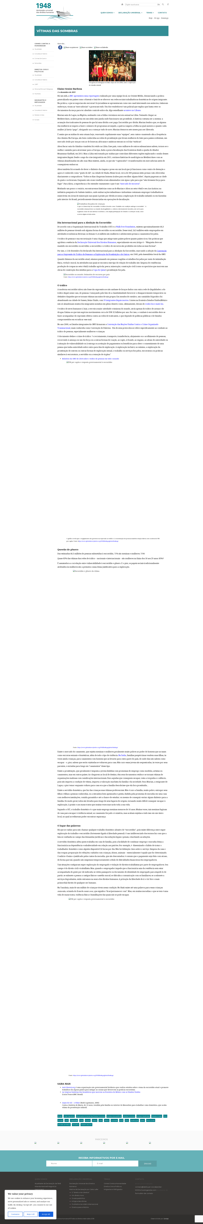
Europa (37, 120)
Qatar (142, 1120)
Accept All (46, 1214)
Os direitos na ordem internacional (85, 1204)
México (107, 1120)
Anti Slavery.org (68, 1087)
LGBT (36, 84)
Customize (15, 1214)
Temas (149, 13)
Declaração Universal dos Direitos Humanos (96, 242)
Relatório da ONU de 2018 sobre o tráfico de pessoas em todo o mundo (90, 359)
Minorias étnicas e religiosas (44, 89)
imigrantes (73, 1120)
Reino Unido (151, 1120)
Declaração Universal (129, 13)
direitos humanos (129, 1116)
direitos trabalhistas (143, 1116)
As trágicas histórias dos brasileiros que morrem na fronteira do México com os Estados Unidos (101, 1092)
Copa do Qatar (99, 270)
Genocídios (38, 63)
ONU (126, 1120)
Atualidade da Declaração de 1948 (48, 1183)
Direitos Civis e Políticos (113, 1186)
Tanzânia (75, 1124)
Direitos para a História (80, 1207)
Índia (81, 1120)
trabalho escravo (86, 1124)
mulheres (114, 1120)
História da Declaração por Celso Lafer (83, 1189)
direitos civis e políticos (114, 1116)
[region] (30, 1204)
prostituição (134, 1120)
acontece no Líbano (132, 110)
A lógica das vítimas (79, 1201)
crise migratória (69, 1116)
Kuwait (87, 1120)
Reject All (31, 1214)
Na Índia (122, 755)
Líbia (100, 1120)
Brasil (60, 1116)
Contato (162, 13)
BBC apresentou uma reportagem (84, 96)
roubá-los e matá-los (154, 304)
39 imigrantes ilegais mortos (115, 300)
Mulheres (38, 94)
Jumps (166, 1219)
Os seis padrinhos (78, 1198)
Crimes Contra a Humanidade (115, 1183)
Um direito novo (78, 1195)
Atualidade (38, 49)
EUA (165, 1116)
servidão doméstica (64, 1124)
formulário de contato (144, 1193)
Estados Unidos (39, 115)
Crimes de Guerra (40, 58)
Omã (121, 1120)
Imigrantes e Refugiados (113, 1189)
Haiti (66, 1120)
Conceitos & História (41, 54)
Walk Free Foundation (125, 227)
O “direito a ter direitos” (81, 1192)
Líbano (94, 1120)
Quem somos (107, 13)
